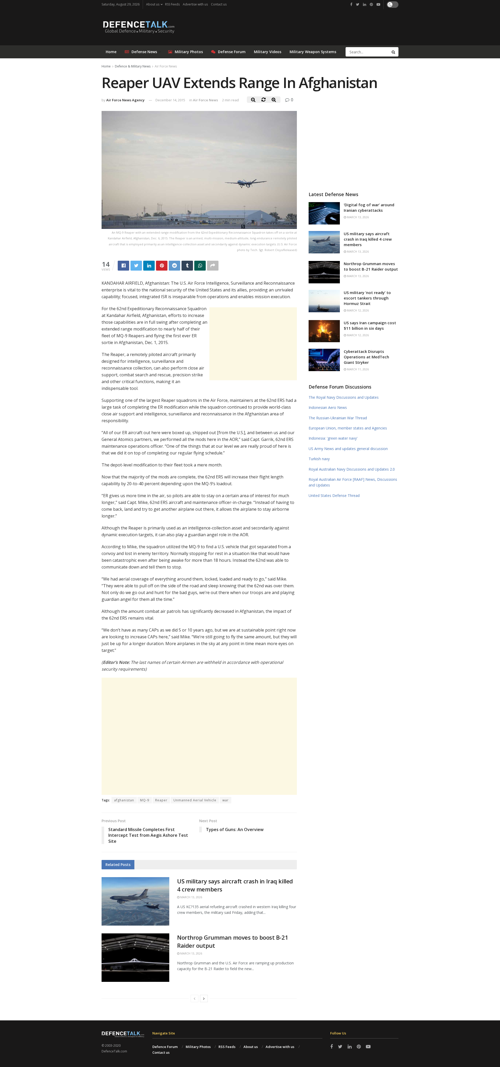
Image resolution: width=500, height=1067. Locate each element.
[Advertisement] (253, 343)
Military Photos (189, 51)
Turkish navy (319, 458)
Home (111, 51)
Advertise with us (195, 4)
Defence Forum (165, 1046)
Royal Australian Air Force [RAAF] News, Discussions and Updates (353, 482)
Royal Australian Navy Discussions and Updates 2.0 (352, 469)
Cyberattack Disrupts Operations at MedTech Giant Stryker (366, 357)
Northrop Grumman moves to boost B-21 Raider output (371, 266)
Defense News (144, 51)
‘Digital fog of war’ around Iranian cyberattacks (369, 207)
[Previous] (194, 998)
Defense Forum (232, 51)
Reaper (161, 800)
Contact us (219, 4)
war (225, 800)
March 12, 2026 (357, 310)
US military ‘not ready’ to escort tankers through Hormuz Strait (367, 298)
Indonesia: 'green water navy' (333, 438)
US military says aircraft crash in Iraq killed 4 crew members (368, 239)
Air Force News (166, 66)
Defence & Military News (133, 66)
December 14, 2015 (170, 100)
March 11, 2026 (357, 369)
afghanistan (124, 800)
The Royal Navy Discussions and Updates (344, 397)
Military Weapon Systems (313, 51)
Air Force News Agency (125, 100)
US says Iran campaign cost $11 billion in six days (370, 325)
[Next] (204, 998)
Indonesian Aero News (328, 407)
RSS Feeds (172, 4)
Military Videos (267, 51)
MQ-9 (144, 800)
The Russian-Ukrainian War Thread (338, 417)
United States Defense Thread (334, 495)
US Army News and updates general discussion (348, 448)
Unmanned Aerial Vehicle (194, 800)
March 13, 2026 (190, 897)
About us (152, 4)
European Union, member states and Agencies (348, 428)
